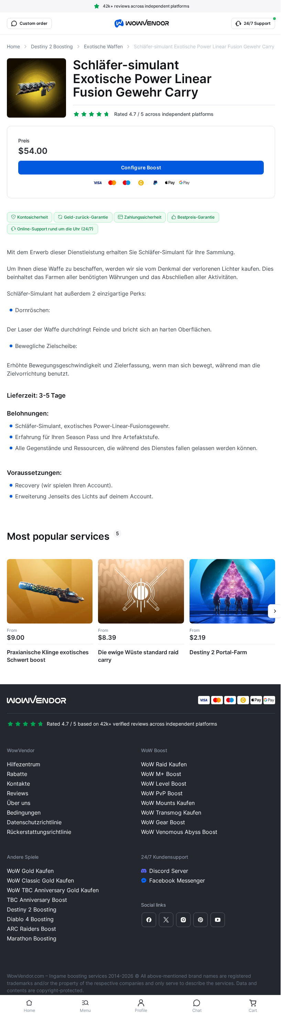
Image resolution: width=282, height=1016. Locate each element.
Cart (253, 1010)
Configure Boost (141, 167)
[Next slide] (275, 611)
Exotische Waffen (103, 46)
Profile (141, 1010)
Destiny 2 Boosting (52, 46)
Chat (197, 1010)
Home (29, 1010)
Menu (85, 1010)
